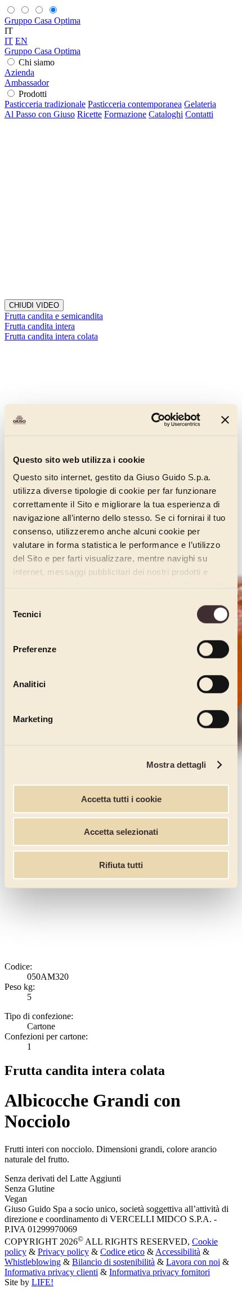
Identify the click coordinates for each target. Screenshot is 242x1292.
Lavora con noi (193, 1262)
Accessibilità (177, 1251)
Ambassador (27, 82)
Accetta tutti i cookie (121, 798)
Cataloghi (166, 114)
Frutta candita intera (40, 326)
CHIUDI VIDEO (34, 305)
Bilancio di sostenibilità (113, 1262)
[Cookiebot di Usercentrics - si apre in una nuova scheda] (152, 420)
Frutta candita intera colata (51, 336)
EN (21, 41)
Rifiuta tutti (121, 864)
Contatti (199, 114)
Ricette (89, 114)
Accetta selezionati (121, 832)
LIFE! (42, 1282)
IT (9, 41)
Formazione (125, 114)
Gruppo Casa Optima (42, 20)
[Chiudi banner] (225, 420)
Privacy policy (63, 1251)
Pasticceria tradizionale (45, 104)
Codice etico (122, 1251)
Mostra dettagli (176, 764)
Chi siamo (37, 62)
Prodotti (33, 94)
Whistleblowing (33, 1262)
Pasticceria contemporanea (135, 104)
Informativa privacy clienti (51, 1272)
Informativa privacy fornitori (159, 1272)
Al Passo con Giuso (40, 114)
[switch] (213, 649)
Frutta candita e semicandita (54, 316)
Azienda (19, 72)
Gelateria (200, 104)
